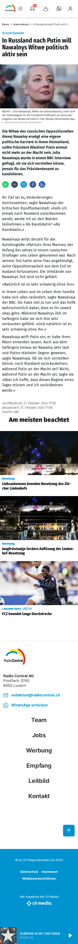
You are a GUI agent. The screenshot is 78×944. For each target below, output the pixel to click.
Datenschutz (29, 871)
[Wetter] (45, 8)
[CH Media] (39, 903)
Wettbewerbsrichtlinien (39, 878)
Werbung (39, 750)
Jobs (39, 735)
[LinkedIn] (42, 184)
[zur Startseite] (10, 8)
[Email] (23, 184)
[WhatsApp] (5, 184)
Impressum (50, 871)
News (5, 24)
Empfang (38, 765)
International (21, 24)
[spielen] (70, 935)
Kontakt (39, 796)
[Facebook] (33, 184)
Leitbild (39, 780)
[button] (58, 8)
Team (39, 719)
